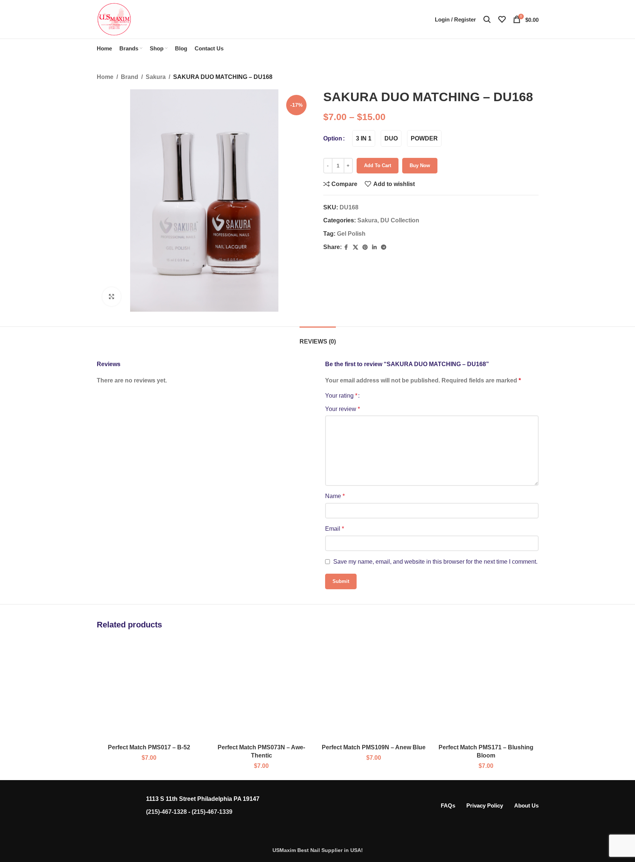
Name (335, 496)
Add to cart (377, 165)
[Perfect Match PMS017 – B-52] (149, 689)
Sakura (156, 77)
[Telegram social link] (383, 247)
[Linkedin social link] (374, 247)
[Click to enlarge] (111, 296)
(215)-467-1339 (212, 812)
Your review (342, 409)
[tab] (318, 337)
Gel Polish (351, 234)
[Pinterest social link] (365, 247)
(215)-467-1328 (166, 812)
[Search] (487, 19)
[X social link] (355, 247)
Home (105, 77)
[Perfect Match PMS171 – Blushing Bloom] (486, 689)
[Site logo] (114, 19)
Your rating (341, 396)
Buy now (420, 165)
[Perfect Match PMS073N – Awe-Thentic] (261, 689)
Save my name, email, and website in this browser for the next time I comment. (435, 561)
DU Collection (399, 220)
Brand (129, 77)
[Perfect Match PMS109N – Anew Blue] (373, 689)
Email (334, 529)
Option (332, 138)
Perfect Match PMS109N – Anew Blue (374, 747)
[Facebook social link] (346, 247)
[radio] (363, 138)
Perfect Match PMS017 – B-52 (149, 747)
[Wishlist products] (502, 19)
